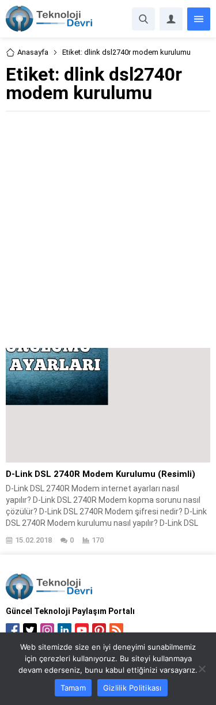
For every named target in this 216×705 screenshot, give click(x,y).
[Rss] (116, 630)
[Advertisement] (108, 228)
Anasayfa (32, 52)
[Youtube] (82, 630)
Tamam (73, 687)
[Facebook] (13, 630)
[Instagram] (47, 630)
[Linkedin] (64, 630)
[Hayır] (201, 668)
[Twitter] (30, 630)
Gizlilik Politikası (132, 687)
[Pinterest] (99, 630)
